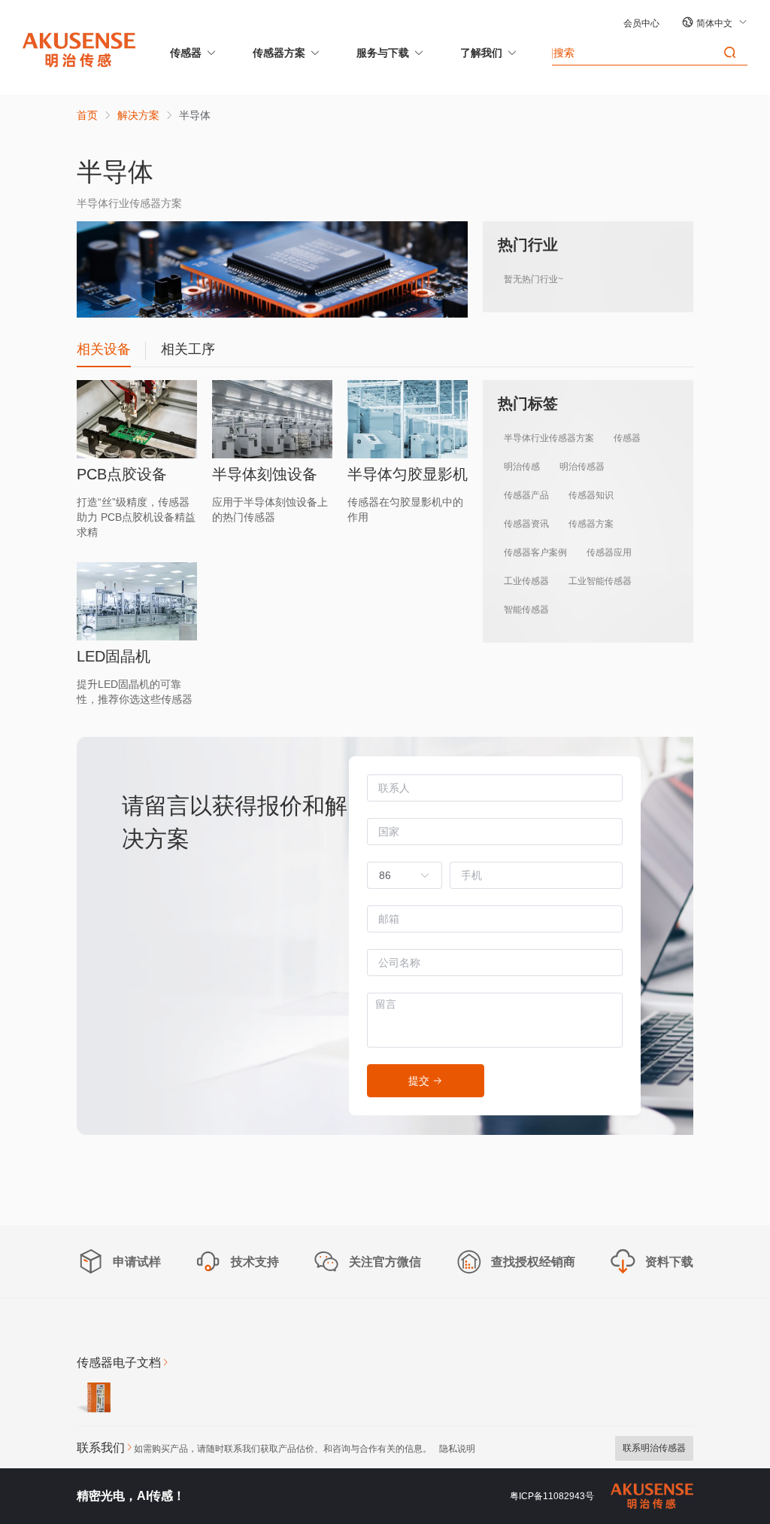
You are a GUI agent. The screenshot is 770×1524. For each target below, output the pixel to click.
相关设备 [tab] (104, 349)
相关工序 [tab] (188, 349)
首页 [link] (87, 115)
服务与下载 (382, 53)
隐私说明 (457, 1448)
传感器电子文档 (119, 1362)
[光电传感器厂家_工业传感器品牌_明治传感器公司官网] (79, 49)
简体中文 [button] (715, 23)
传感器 (186, 53)
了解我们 (481, 53)
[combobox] (397, 875)
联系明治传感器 (654, 1448)
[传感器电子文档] (94, 1400)
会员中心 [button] (641, 23)
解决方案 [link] (138, 115)
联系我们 (101, 1447)
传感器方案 (279, 53)
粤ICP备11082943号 (552, 1496)
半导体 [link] (195, 115)
